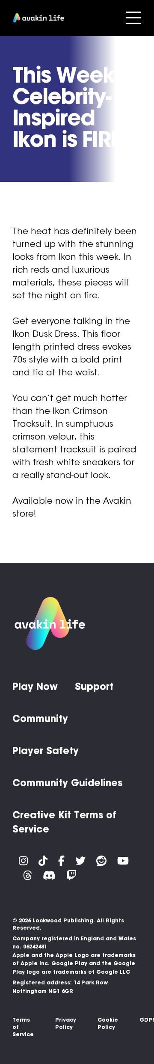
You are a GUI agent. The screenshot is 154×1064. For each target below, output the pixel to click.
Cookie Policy (108, 1023)
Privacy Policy (65, 1023)
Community (40, 719)
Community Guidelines (67, 783)
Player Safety (45, 751)
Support (94, 686)
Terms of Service (23, 1026)
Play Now (35, 686)
